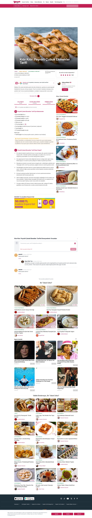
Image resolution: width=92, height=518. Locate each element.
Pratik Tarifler (17, 5)
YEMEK (15, 71)
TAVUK (15, 413)
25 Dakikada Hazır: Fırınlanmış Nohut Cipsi (66, 140)
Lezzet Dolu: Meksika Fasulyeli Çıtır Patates (46, 332)
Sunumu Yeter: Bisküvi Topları (65, 462)
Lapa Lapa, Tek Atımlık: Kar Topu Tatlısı (45, 416)
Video (31, 2)
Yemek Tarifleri (25, 2)
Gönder (73, 249)
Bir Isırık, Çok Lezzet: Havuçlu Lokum (44, 485)
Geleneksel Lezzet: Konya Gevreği (24, 309)
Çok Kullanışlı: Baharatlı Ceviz (65, 415)
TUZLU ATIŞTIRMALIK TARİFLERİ (21, 73)
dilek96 (20, 254)
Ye (43, 2)
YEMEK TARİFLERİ (23, 71)
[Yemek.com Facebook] (74, 498)
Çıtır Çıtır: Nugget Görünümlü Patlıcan (66, 116)
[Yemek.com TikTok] (64, 498)
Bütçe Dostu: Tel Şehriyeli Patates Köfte (24, 462)
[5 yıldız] (70, 75)
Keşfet (51, 2)
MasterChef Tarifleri (34, 5)
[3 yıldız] (65, 75)
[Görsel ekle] (75, 243)
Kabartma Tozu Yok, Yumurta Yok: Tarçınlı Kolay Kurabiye (23, 485)
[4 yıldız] (68, 75)
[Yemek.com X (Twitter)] (71, 498)
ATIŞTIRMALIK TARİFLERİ (33, 71)
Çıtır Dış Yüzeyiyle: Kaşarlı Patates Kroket (58, 309)
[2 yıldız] (63, 75)
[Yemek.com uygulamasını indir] (18, 498)
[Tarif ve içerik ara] (64, 2)
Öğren (47, 2)
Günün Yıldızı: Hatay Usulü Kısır (66, 485)
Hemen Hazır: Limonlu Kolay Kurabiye (22, 439)
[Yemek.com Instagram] (61, 498)
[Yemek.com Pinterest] (77, 498)
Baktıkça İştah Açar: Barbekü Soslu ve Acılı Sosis (67, 188)
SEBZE (58, 436)
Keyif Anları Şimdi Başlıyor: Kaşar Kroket (45, 439)
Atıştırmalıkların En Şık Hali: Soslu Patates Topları (23, 332)
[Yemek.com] (17, 2)
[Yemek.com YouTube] (68, 498)
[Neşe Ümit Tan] (22, 261)
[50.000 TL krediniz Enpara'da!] (34, 203)
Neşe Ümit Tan (29, 261)
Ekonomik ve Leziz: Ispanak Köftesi (67, 438)
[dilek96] (16, 255)
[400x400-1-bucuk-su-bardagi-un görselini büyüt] (25, 124)
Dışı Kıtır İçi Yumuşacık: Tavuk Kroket (22, 416)
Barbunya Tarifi (26, 5)
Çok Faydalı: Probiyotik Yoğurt (65, 331)
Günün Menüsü (38, 2)
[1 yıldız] (61, 75)
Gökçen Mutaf (66, 82)
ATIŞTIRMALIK (39, 413)
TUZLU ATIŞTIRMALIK (61, 114)
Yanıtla (19, 258)
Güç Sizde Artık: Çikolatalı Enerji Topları (45, 462)
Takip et (65, 89)
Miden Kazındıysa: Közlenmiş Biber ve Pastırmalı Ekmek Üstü (66, 164)
